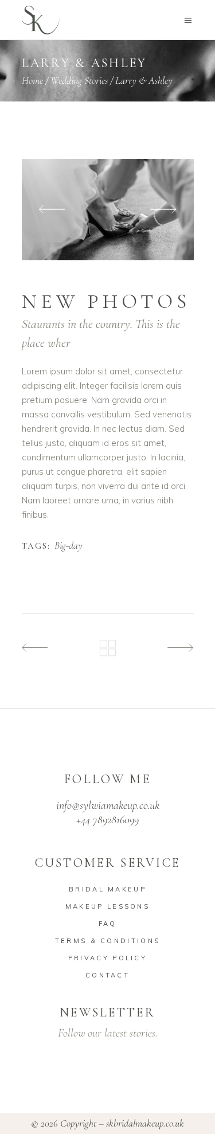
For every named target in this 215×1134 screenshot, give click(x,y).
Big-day (68, 546)
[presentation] (52, 209)
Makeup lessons (107, 906)
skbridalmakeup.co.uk (145, 1123)
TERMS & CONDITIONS (107, 941)
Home (32, 80)
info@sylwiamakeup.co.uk (107, 805)
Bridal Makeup (107, 889)
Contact (107, 975)
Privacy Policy (107, 958)
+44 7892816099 (107, 820)
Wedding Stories (79, 80)
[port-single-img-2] (108, 209)
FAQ (108, 924)
